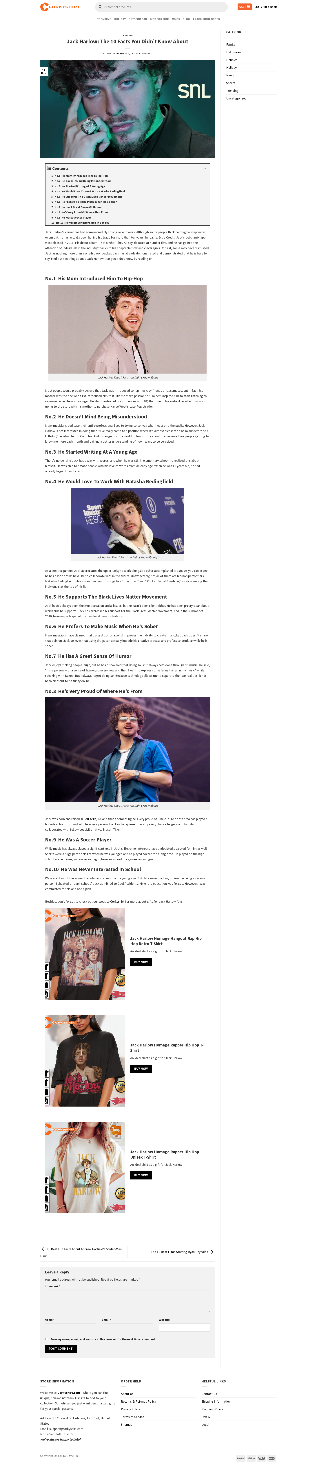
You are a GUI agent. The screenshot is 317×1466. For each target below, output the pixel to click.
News (230, 75)
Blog (186, 19)
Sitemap (126, 1424)
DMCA (206, 1417)
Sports (230, 83)
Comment (52, 1286)
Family (230, 44)
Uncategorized (236, 98)
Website (164, 1319)
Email (106, 1319)
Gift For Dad (137, 19)
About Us (127, 1394)
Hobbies (231, 60)
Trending (104, 19)
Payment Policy (212, 1409)
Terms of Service (132, 1417)
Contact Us (209, 1394)
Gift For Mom (160, 19)
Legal (205, 1424)
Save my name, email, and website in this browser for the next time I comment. (103, 1339)
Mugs (176, 19)
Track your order (206, 19)
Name (49, 1319)
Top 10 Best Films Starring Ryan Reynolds (180, 1252)
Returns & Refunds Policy (138, 1401)
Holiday (120, 19)
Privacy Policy (130, 1409)
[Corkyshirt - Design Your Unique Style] (60, 7)
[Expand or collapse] (205, 168)
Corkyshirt (146, 53)
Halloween (233, 52)
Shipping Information (216, 1401)
